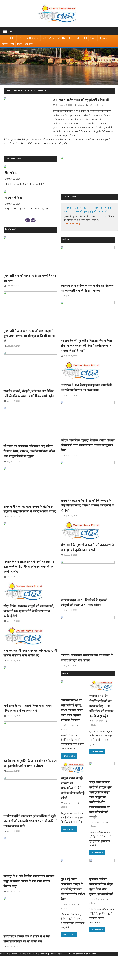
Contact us (32, 954)
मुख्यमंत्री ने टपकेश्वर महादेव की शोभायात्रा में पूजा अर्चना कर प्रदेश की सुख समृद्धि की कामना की (29, 336)
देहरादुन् (92, 105)
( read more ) (72, 224)
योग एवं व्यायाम (105, 38)
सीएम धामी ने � (13, 198)
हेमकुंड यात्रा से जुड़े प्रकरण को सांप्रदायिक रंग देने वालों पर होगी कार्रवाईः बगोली (73, 788)
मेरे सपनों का (11, 173)
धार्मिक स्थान (82, 38)
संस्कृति (93, 38)
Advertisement (17, 954)
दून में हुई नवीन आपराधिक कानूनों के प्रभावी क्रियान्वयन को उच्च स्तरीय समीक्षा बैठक (73, 889)
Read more (69, 756)
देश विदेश (61, 38)
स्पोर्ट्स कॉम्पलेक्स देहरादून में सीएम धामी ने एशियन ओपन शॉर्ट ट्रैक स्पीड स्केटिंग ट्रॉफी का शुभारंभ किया (87, 445)
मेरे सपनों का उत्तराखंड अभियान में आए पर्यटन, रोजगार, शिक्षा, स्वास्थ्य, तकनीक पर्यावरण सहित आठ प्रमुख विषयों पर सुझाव (29, 451)
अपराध (65, 673)
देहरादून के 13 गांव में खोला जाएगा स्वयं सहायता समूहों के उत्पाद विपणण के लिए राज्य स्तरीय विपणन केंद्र (29, 881)
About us (4, 954)
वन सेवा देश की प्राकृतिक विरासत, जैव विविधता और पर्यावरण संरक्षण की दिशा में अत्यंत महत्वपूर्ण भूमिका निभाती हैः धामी (86, 346)
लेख (12, 44)
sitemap (43, 954)
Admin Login (55, 954)
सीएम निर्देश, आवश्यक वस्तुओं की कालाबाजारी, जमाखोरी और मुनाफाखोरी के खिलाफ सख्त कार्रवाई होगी (29, 611)
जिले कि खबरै (30, 38)
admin (81, 105)
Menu (13, 31)
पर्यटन (71, 38)
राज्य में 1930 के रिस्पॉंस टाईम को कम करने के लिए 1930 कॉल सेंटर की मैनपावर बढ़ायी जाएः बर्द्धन (101, 706)
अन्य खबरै (28, 44)
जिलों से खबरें (10, 230)
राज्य (20, 38)
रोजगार (4, 44)
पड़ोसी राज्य (46, 38)
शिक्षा (19, 44)
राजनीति (11, 38)
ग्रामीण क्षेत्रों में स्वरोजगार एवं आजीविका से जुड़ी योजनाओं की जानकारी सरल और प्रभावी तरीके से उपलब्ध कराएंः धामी (30, 821)
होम (3, 38)
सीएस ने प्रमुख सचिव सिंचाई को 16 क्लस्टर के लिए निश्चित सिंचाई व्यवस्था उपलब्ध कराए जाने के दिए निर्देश (87, 505)
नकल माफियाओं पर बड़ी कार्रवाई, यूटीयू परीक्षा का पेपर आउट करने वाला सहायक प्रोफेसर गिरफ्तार (72, 710)
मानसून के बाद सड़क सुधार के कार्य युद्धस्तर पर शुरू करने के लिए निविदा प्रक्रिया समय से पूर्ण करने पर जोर (29, 566)
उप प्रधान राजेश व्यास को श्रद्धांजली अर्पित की (81, 99)
